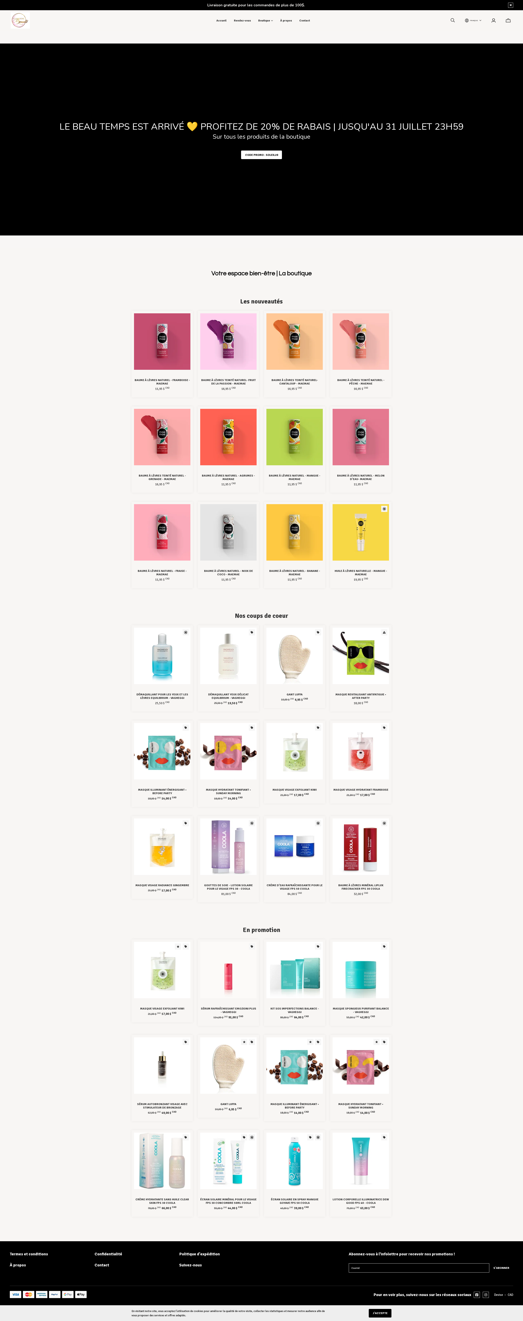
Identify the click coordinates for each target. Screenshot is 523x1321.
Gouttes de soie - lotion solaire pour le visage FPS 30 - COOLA (228, 887)
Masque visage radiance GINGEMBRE (162, 885)
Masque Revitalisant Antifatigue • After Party (360, 696)
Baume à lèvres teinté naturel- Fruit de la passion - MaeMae (228, 381)
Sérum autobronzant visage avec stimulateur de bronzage (162, 1105)
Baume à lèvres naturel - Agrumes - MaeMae (228, 477)
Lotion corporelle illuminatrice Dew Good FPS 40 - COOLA (361, 1201)
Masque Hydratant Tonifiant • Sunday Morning (228, 791)
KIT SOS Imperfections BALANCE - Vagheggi (294, 1010)
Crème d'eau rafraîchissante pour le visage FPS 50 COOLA (295, 887)
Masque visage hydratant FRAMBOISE (360, 789)
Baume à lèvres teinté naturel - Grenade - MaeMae (162, 477)
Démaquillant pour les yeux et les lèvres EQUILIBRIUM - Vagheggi (162, 696)
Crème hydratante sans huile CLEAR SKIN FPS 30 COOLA (162, 1201)
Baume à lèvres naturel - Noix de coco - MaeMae (228, 572)
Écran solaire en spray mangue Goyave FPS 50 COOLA (294, 1201)
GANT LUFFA (295, 694)
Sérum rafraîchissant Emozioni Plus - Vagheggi (228, 1010)
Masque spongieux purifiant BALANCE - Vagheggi (361, 1010)
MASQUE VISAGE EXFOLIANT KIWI (295, 789)
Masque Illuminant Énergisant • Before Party (162, 791)
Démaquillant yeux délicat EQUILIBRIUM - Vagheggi (228, 696)
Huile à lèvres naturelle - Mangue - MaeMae (361, 572)
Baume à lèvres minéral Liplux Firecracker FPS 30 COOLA (360, 887)
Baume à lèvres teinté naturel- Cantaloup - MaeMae (295, 381)
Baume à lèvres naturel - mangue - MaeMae (294, 477)
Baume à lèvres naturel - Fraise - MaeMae (162, 572)
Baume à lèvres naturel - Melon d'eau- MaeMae (360, 477)
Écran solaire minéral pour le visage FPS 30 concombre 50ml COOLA (228, 1201)
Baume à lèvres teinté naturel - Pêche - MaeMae (360, 381)
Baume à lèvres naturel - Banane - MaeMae (294, 572)
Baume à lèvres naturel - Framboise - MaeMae (162, 381)
